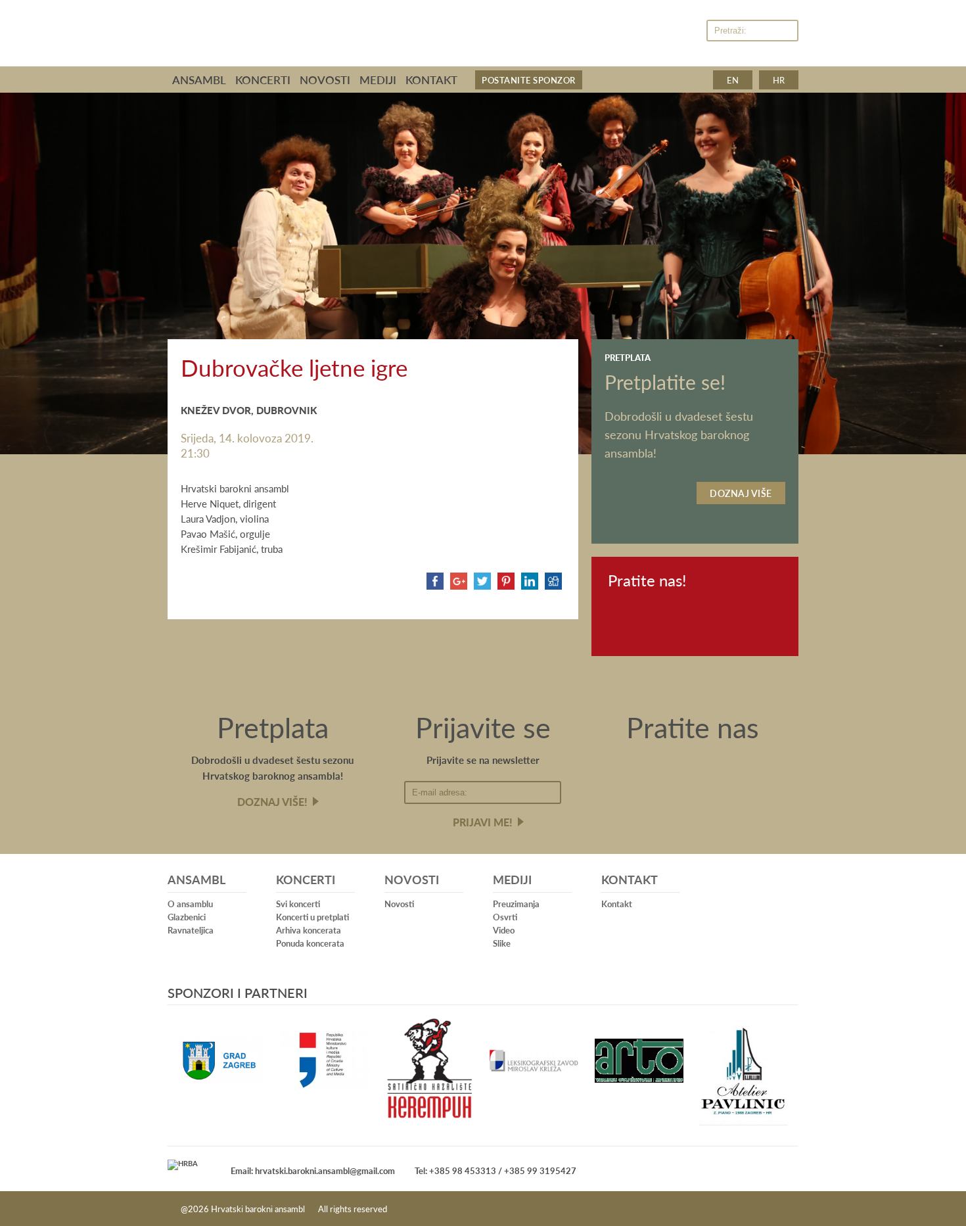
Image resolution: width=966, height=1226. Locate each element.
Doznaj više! (272, 801)
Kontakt (431, 79)
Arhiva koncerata (308, 930)
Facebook (658, 31)
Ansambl (199, 79)
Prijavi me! (483, 822)
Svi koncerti (298, 903)
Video (504, 930)
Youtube (685, 31)
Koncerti (262, 79)
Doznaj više (741, 493)
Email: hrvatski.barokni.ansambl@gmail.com (313, 1170)
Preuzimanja (516, 903)
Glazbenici (187, 916)
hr (779, 80)
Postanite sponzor (529, 80)
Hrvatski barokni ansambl (378, 28)
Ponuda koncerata (310, 943)
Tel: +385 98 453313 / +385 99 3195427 (495, 1170)
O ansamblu (190, 903)
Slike (502, 943)
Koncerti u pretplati (312, 916)
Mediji (377, 79)
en (733, 80)
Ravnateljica (191, 930)
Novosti (325, 79)
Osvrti (505, 916)
